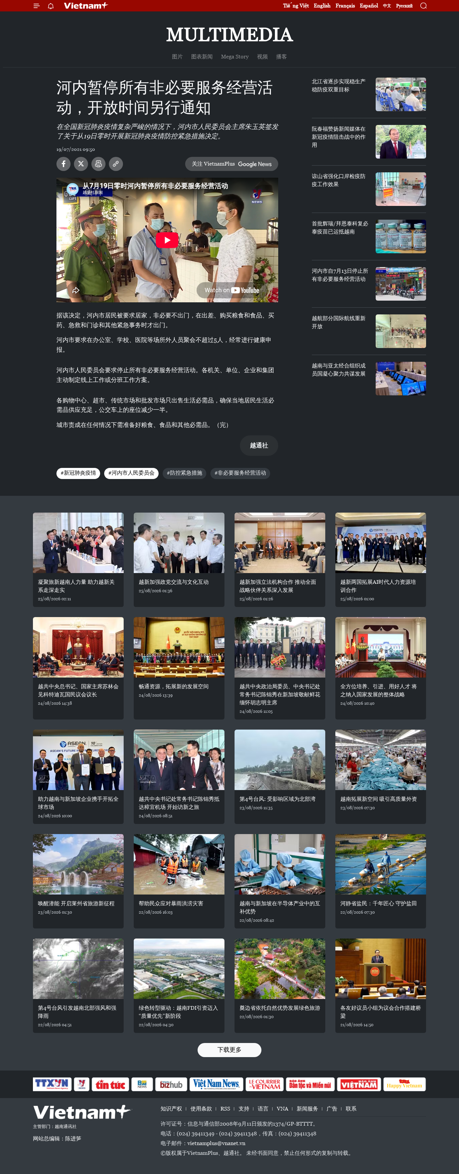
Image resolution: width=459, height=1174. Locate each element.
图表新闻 (202, 56)
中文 (387, 5)
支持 (244, 1108)
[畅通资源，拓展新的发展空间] (179, 647)
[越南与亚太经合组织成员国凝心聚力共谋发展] (401, 378)
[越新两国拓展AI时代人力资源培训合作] (380, 543)
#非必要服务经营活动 (240, 473)
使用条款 (201, 1108)
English (322, 5)
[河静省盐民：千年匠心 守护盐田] (380, 864)
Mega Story (235, 56)
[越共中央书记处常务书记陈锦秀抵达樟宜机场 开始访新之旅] (179, 760)
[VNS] (216, 1084)
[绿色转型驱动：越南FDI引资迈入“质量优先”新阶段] (179, 969)
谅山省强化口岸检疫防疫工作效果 (339, 180)
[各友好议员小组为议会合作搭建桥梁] (380, 969)
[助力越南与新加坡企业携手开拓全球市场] (78, 760)
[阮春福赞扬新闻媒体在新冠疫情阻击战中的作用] (401, 142)
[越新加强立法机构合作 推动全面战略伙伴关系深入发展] (280, 543)
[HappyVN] (404, 1084)
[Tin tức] (110, 1084)
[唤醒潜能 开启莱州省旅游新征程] (78, 864)
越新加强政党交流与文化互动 (174, 582)
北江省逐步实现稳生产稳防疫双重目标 (339, 85)
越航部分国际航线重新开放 (339, 322)
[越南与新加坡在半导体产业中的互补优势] (280, 864)
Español (369, 5)
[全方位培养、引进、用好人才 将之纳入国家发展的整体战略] (380, 647)
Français (345, 5)
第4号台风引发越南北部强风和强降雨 (77, 1012)
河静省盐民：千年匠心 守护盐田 (378, 903)
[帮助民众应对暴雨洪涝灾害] (179, 864)
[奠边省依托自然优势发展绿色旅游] (280, 969)
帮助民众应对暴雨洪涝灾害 (171, 903)
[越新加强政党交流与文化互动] (179, 543)
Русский (404, 5)
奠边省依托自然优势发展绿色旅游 (280, 1008)
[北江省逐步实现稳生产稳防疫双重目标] (401, 94)
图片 (177, 56)
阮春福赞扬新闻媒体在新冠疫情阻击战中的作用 (339, 137)
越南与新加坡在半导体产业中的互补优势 (280, 907)
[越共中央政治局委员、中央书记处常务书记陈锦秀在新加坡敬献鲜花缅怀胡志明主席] (280, 647)
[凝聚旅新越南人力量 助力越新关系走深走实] (78, 543)
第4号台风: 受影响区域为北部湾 (278, 799)
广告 (332, 1108)
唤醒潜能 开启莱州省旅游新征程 (76, 903)
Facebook (63, 164)
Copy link (116, 164)
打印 (98, 164)
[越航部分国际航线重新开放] (401, 331)
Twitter (81, 164)
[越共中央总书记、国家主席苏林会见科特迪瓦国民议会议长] (78, 647)
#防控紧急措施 (184, 473)
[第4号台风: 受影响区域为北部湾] (280, 760)
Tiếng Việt (296, 5)
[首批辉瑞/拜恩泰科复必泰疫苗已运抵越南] (401, 236)
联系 (351, 1108)
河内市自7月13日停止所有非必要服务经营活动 (340, 275)
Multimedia (229, 34)
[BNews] (142, 1084)
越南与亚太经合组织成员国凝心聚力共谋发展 (339, 369)
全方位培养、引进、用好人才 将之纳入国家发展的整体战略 (378, 690)
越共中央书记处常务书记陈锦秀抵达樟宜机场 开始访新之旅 (179, 803)
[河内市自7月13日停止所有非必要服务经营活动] (401, 284)
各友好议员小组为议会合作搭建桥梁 (380, 1012)
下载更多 (229, 1049)
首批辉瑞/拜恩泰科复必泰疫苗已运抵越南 (340, 227)
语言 (263, 1108)
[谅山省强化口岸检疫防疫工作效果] (401, 189)
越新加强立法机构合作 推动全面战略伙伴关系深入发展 (278, 586)
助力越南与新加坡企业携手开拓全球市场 (78, 803)
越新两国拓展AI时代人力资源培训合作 (378, 586)
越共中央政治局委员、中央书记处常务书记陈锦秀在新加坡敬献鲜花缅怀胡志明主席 (280, 694)
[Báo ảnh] (359, 1084)
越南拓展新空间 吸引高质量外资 (378, 799)
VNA (282, 1108)
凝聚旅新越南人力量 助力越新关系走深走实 (76, 586)
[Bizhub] (171, 1084)
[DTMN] (310, 1084)
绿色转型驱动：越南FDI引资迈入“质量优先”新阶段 (178, 1012)
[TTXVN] (52, 1084)
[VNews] (82, 1084)
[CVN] (264, 1084)
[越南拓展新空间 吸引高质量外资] (380, 760)
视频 (262, 56)
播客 (281, 56)
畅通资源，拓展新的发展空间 (174, 686)
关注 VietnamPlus (213, 164)
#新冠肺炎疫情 (78, 473)
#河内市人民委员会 (131, 473)
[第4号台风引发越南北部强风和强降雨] (78, 969)
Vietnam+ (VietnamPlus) (86, 6)
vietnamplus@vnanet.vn (216, 1143)
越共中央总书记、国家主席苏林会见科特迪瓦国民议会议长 (78, 690)
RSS (225, 1108)
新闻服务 (307, 1108)
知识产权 (171, 1108)
